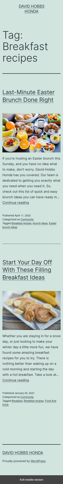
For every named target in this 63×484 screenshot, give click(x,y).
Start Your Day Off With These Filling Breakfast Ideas (27, 270)
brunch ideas (40, 223)
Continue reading (15, 203)
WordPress (38, 461)
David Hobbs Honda (22, 452)
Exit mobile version (31, 479)
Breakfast (17, 401)
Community (27, 219)
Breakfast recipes (22, 223)
